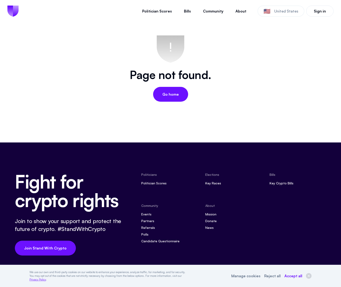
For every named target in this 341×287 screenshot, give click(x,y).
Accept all (293, 276)
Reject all (272, 276)
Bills (187, 11)
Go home (170, 94)
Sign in (320, 11)
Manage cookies (246, 276)
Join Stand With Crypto (45, 248)
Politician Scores (157, 11)
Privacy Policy (37, 279)
